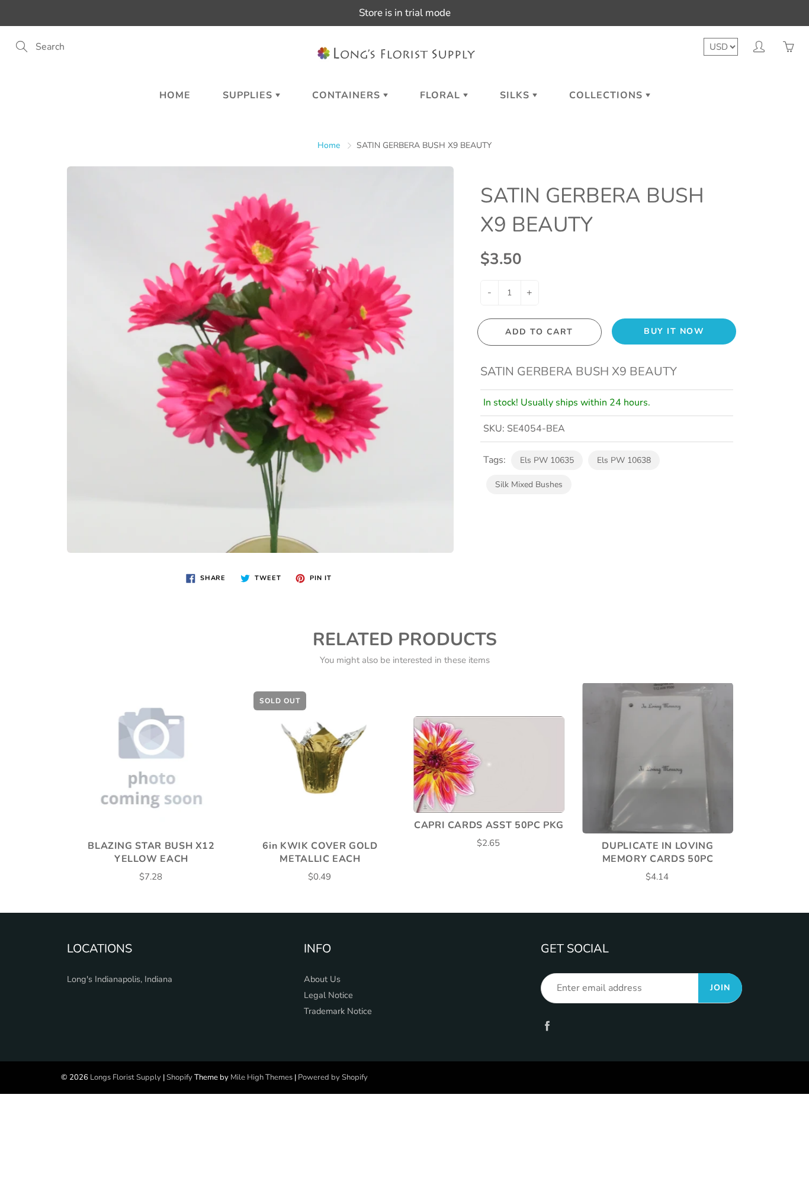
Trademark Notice (338, 1011)
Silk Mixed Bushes (529, 484)
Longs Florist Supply (125, 1077)
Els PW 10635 (547, 460)
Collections (607, 95)
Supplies (249, 95)
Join (720, 987)
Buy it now (674, 331)
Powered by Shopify (333, 1077)
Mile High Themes (261, 1077)
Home (175, 95)
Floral (441, 95)
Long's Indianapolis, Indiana (119, 979)
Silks (516, 95)
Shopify (179, 1077)
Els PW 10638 (624, 460)
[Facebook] (547, 1025)
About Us (322, 979)
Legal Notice (328, 995)
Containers (347, 95)
